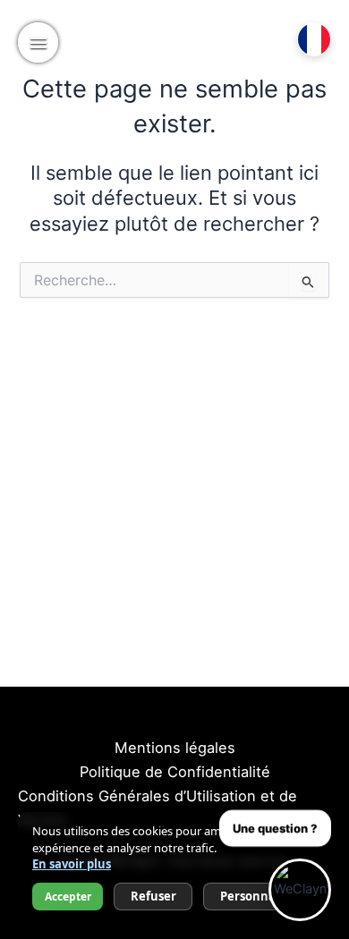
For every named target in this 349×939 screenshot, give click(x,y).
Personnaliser (260, 896)
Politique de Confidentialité (175, 772)
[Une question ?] (299, 890)
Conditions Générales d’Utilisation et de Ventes (157, 808)
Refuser (153, 896)
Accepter (68, 896)
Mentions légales (175, 748)
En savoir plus (71, 864)
